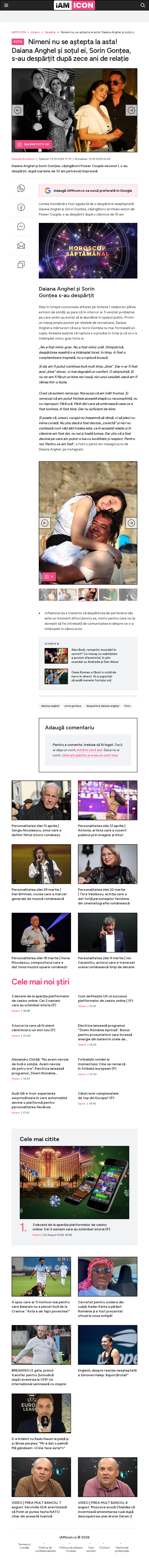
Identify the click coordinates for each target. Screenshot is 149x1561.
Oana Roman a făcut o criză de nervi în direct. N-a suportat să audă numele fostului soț (88, 676)
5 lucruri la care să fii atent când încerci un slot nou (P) (41, 1033)
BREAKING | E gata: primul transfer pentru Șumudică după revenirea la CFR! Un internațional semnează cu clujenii (41, 1356)
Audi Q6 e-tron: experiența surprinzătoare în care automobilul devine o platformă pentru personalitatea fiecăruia (41, 1101)
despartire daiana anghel (102, 706)
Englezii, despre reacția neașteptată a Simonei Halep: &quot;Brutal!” (107, 1356)
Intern (35, 32)
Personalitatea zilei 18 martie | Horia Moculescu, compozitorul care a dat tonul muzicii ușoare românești (41, 941)
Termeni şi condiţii (24, 1546)
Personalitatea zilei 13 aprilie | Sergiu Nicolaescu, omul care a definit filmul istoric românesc (41, 808)
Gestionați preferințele (122, 1549)
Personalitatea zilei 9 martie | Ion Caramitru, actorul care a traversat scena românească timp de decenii (107, 941)
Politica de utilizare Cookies (71, 1549)
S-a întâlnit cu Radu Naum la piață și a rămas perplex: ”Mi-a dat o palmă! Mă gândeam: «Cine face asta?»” (41, 1422)
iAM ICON (19, 32)
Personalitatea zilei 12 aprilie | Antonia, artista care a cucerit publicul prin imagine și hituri (107, 808)
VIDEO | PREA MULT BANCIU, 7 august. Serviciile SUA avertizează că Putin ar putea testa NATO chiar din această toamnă (41, 1488)
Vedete (50, 32)
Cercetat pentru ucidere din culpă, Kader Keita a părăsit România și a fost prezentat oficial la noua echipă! (107, 1287)
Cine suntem (91, 1549)
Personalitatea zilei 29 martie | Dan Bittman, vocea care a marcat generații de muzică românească (41, 875)
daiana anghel (50, 706)
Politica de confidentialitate (45, 1549)
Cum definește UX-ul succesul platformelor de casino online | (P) (107, 1002)
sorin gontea (72, 706)
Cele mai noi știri (40, 982)
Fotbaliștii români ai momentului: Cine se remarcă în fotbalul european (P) (107, 1067)
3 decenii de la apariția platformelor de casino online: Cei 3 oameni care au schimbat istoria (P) (41, 1002)
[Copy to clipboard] (21, 264)
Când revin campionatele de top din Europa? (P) (107, 1101)
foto (127, 706)
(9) (36, 144)
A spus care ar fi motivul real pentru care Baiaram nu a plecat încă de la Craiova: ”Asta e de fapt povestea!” (41, 1287)
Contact (104, 1547)
